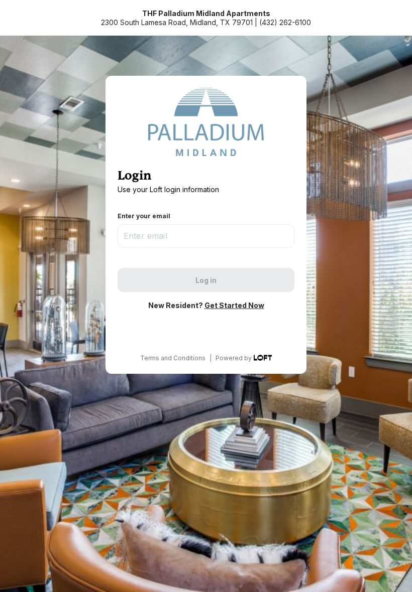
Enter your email (144, 216)
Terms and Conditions (172, 358)
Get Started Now (234, 305)
